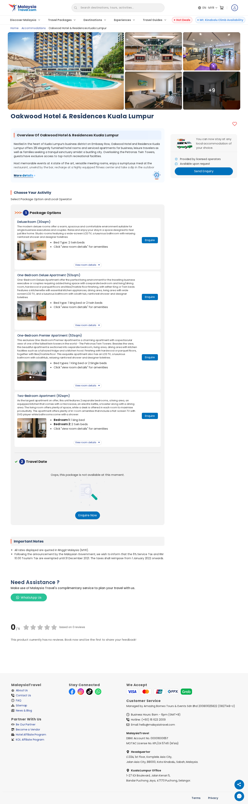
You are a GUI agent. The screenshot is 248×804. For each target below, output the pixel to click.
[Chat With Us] (239, 796)
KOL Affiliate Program (30, 740)
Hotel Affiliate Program (31, 734)
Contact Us (23, 695)
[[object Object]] (156, 175)
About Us (22, 690)
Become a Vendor (28, 729)
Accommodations (34, 28)
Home (14, 28)
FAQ (18, 700)
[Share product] (239, 784)
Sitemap (21, 705)
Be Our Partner (25, 724)
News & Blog (24, 710)
